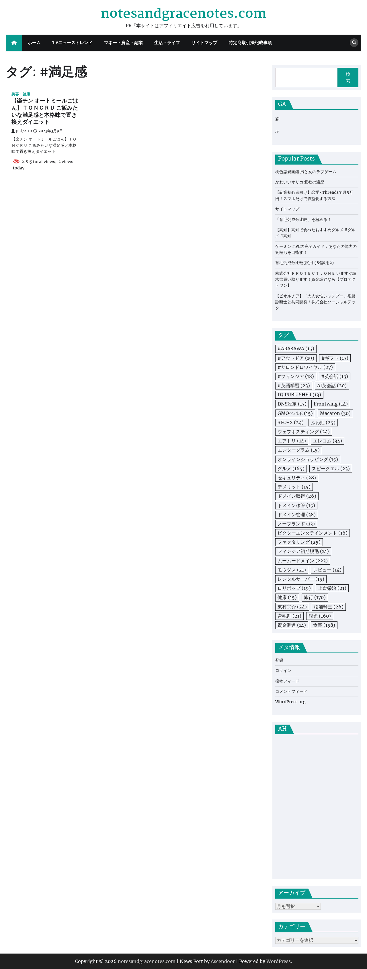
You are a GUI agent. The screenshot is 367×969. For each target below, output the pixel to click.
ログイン (283, 670)
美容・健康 (20, 94)
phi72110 (24, 131)
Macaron (335, 413)
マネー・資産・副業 (123, 42)
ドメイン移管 (296, 505)
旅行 (315, 597)
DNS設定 (292, 404)
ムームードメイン (303, 560)
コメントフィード (291, 691)
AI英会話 (332, 385)
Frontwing (331, 404)
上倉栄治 (332, 588)
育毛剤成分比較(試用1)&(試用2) (304, 262)
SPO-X (291, 422)
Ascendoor (223, 961)
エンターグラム (299, 450)
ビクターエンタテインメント (313, 533)
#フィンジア (296, 376)
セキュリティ (297, 477)
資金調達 (292, 625)
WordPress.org (290, 701)
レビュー (327, 570)
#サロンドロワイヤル (305, 367)
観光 (320, 616)
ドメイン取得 (297, 496)
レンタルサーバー (301, 579)
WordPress (278, 961)
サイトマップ (204, 42)
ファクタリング (299, 542)
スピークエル (331, 468)
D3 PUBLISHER (299, 395)
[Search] (354, 42)
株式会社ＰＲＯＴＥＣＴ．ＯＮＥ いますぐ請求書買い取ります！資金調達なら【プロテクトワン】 (315, 279)
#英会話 (334, 376)
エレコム (327, 441)
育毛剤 (289, 616)
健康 (287, 597)
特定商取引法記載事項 (250, 42)
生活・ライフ (167, 42)
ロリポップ (294, 588)
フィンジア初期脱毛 (303, 551)
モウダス (292, 570)
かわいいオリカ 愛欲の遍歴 (299, 182)
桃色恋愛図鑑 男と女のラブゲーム (305, 171)
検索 (348, 77)
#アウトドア (296, 358)
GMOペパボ (295, 413)
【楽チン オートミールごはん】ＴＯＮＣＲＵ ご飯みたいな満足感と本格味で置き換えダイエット (44, 112)
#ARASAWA (296, 348)
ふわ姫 (323, 422)
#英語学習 (294, 385)
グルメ (291, 468)
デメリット (294, 487)
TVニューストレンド (72, 42)
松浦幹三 (328, 607)
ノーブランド (296, 524)
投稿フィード (287, 681)
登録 (279, 660)
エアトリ (292, 441)
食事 (324, 625)
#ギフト (334, 358)
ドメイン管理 (297, 514)
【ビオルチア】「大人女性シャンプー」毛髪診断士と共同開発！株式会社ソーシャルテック (315, 302)
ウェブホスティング (304, 431)
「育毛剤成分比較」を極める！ (303, 219)
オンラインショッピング (308, 459)
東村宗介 (292, 607)
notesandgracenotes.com (183, 14)
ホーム (34, 42)
